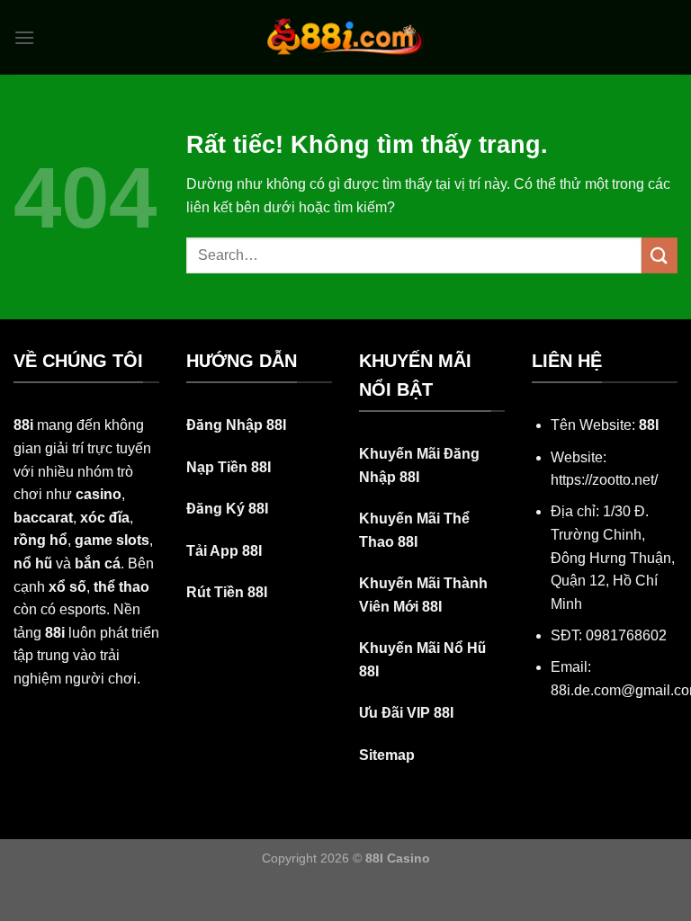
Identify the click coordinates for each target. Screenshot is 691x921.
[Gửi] (660, 255)
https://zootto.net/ (604, 479)
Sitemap (387, 755)
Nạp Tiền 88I (228, 467)
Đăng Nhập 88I (236, 425)
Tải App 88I (224, 551)
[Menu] (24, 37)
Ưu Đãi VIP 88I (406, 712)
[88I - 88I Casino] (345, 37)
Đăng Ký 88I (227, 508)
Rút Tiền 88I (226, 592)
